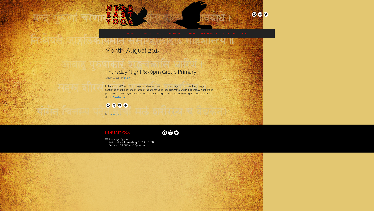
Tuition (190, 33)
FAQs (160, 33)
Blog (244, 33)
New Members (209, 33)
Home (130, 33)
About (172, 33)
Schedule (145, 33)
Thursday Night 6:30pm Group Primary (150, 72)
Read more (119, 97)
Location (229, 33)
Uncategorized (116, 114)
